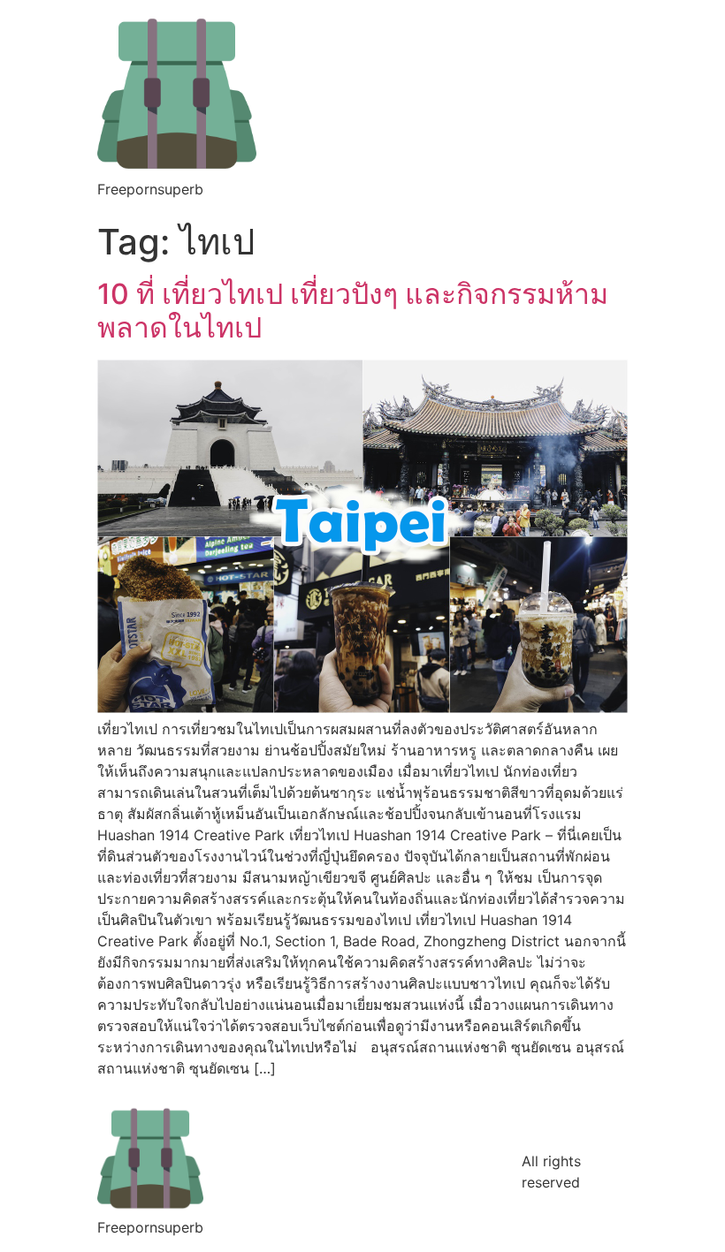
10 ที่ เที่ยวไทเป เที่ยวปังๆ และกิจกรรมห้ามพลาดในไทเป (352, 311)
